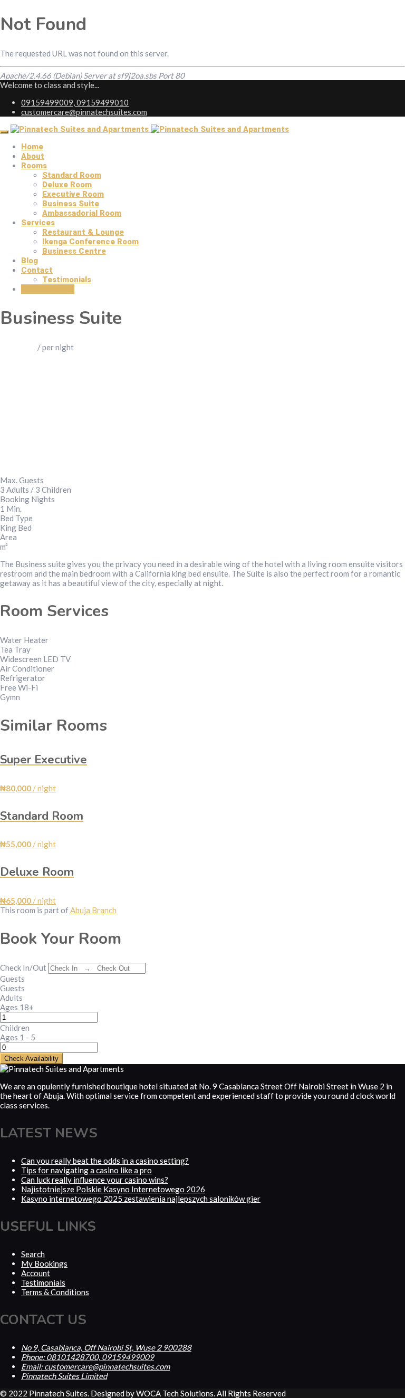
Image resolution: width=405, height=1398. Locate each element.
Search (33, 1254)
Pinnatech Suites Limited (64, 1376)
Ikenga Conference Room (90, 241)
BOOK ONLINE (47, 289)
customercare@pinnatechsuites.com (84, 112)
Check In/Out (23, 967)
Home (32, 146)
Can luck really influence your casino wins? (94, 1179)
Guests (12, 978)
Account (35, 1273)
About (32, 156)
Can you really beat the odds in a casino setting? (105, 1160)
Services (38, 222)
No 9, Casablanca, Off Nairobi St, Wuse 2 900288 (106, 1347)
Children (15, 1027)
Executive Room (73, 194)
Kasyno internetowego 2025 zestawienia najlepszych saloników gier (141, 1198)
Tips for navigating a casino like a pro (86, 1170)
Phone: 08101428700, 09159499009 (87, 1357)
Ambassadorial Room (81, 213)
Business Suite (70, 203)
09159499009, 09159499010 (75, 102)
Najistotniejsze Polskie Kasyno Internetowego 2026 (113, 1189)
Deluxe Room (67, 184)
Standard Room (71, 175)
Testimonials (66, 279)
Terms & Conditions (55, 1292)
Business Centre (74, 251)
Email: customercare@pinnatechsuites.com (95, 1366)
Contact (37, 270)
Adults (11, 997)
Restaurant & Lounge (83, 232)
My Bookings (44, 1263)
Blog (29, 260)
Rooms (34, 165)
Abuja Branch (93, 910)
